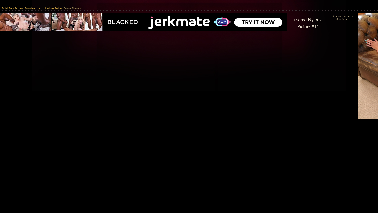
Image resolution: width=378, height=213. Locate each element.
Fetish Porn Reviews (12, 8)
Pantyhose (30, 8)
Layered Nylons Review (50, 8)
